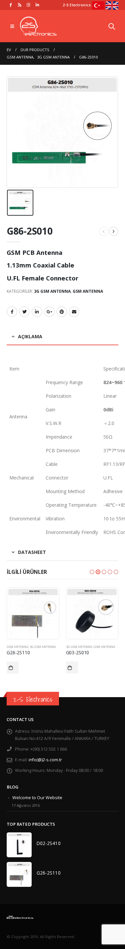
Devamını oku (13, 668)
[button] (92, 572)
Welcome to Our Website (37, 797)
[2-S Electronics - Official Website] (38, 26)
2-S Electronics (32, 699)
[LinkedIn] (37, 5)
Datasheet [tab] (32, 552)
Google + (49, 311)
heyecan (24, 311)
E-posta (74, 311)
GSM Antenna (88, 291)
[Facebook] (11, 5)
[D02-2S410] (19, 844)
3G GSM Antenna (52, 291)
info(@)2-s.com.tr (45, 760)
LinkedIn (37, 311)
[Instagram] (29, 5)
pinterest (61, 311)
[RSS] (20, 5)
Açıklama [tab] (30, 336)
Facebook (12, 311)
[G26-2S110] (19, 874)
